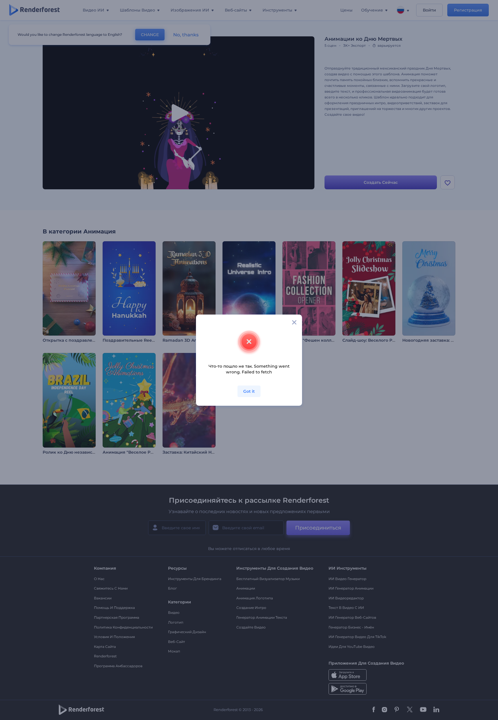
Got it (249, 391)
